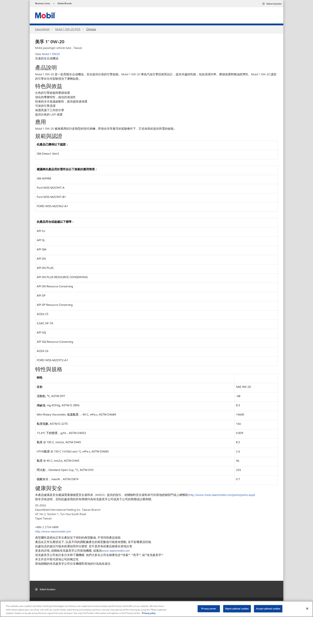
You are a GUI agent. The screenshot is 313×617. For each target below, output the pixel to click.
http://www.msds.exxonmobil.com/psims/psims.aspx (221, 495)
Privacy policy (149, 613)
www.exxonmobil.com (116, 551)
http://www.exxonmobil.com (53, 531)
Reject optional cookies (237, 608)
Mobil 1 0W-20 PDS (67, 29)
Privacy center (208, 608)
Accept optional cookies (268, 608)
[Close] (307, 608)
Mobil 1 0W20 (51, 54)
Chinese (91, 29)
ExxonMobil (42, 29)
